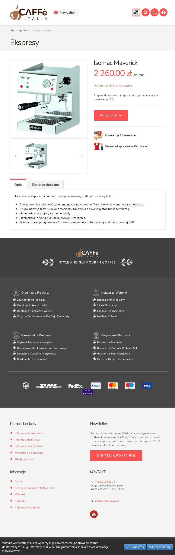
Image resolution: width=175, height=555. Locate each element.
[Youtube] (94, 514)
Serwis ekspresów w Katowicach (34, 488)
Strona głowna (20, 30)
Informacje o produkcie (28, 433)
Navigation (68, 12)
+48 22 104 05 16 (105, 481)
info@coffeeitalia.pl (107, 501)
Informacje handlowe (27, 439)
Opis (18, 184)
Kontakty (20, 501)
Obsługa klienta (24, 459)
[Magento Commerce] (28, 12)
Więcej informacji (160, 547)
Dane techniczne (45, 184)
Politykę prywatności (27, 507)
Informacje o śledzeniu (28, 446)
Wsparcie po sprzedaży (29, 452)
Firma (18, 481)
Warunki (20, 494)
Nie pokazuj (136, 547)
